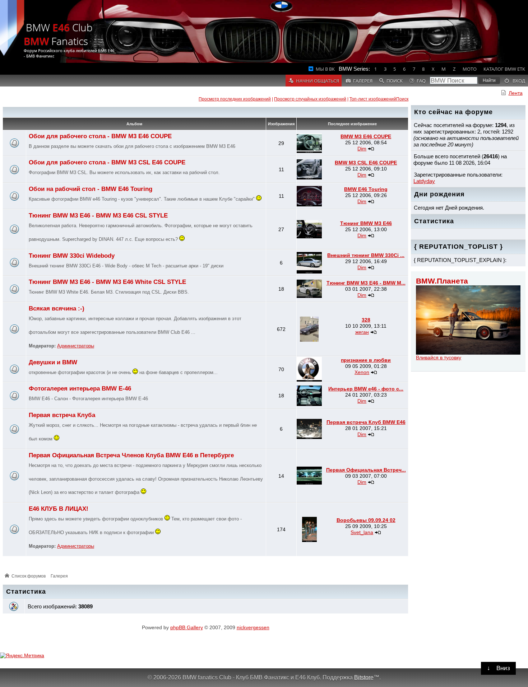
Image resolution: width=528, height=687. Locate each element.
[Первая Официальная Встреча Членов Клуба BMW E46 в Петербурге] (309, 483)
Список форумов (28, 576)
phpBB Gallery (186, 627)
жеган (362, 332)
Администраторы (75, 346)
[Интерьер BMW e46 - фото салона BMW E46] (309, 404)
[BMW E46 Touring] (309, 204)
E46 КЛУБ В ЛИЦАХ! (58, 508)
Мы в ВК (325, 69)
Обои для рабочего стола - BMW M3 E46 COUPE (100, 136)
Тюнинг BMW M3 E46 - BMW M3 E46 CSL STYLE (98, 215)
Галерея (59, 576)
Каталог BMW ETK (504, 69)
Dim (361, 148)
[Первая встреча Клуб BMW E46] (309, 437)
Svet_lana (362, 532)
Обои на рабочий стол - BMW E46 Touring (90, 189)
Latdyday (424, 181)
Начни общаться (317, 81)
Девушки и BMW (53, 362)
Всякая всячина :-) (56, 308)
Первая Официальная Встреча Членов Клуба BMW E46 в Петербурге (131, 455)
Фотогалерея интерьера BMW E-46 (80, 388)
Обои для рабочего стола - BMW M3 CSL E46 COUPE (107, 162)
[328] (309, 340)
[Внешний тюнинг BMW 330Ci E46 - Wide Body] (309, 272)
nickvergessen (253, 627)
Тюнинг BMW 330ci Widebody (72, 255)
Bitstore (364, 677)
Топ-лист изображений (372, 99)
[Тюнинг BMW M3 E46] (309, 236)
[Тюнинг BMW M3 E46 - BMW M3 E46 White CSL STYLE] (309, 296)
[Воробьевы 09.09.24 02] (309, 540)
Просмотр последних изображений (235, 99)
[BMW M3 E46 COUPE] (309, 151)
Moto (470, 69)
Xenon (362, 372)
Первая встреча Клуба (62, 415)
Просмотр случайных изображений (310, 99)
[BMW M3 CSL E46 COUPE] (309, 178)
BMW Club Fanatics (58, 34)
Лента (516, 93)
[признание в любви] (309, 380)
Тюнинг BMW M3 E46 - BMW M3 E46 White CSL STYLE (107, 282)
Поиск (402, 99)
